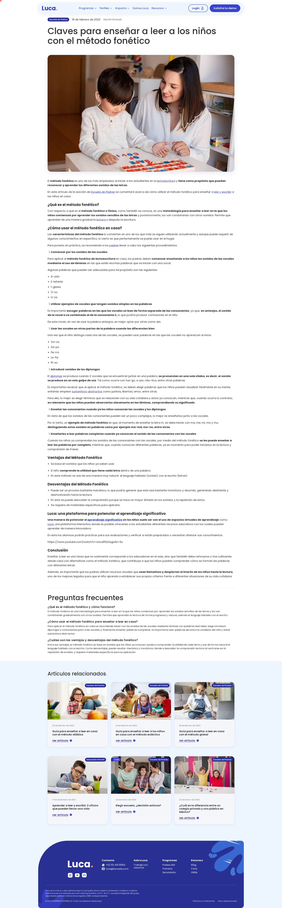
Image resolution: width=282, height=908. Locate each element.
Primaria (167, 868)
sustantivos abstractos (87, 391)
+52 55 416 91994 (115, 864)
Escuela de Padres (58, 19)
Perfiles (104, 8)
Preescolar (168, 864)
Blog (193, 864)
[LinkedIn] (84, 875)
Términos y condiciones (203, 901)
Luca (50, 8)
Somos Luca (141, 8)
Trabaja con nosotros (141, 866)
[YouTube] (77, 875)
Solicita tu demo (225, 8)
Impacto (120, 8)
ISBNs (194, 872)
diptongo (56, 376)
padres (114, 245)
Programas (86, 8)
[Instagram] (70, 875)
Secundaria (169, 872)
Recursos (158, 8)
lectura (101, 219)
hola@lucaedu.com (117, 868)
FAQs (194, 868)
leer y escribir (222, 192)
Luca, (51, 524)
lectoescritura (166, 181)
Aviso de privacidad (227, 901)
